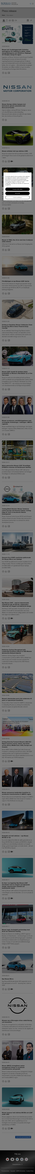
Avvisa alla (17, 193)
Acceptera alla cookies (17, 189)
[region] (18, 186)
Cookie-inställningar (17, 197)
